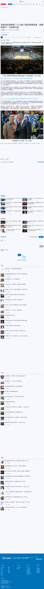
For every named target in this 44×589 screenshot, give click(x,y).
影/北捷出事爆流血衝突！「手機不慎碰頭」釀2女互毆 (2, 398)
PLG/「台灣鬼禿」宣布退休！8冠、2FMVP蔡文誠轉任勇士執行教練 (3, 199)
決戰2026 (10, 4)
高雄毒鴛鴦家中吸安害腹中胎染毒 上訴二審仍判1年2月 (2, 423)
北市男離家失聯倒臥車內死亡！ (2, 316)
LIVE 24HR (4, 4)
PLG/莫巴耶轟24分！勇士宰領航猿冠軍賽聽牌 (3, 212)
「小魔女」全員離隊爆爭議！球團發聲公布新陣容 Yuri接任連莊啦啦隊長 (2, 493)
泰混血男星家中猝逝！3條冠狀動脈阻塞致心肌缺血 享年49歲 (2, 498)
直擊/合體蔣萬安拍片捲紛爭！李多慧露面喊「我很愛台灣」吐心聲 (2, 462)
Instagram (38, 559)
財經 (9, 572)
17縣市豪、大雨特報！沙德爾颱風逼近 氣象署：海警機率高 (2, 306)
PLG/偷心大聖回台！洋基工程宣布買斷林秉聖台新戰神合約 (3, 203)
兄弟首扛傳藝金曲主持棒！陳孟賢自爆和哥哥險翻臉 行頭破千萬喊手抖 (2, 477)
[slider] (15, 37)
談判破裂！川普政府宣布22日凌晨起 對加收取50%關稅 (2, 332)
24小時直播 (19, 567)
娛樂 (25, 4)
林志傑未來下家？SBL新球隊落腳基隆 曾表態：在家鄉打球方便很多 (24, 230)
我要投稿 (38, 572)
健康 (9, 571)
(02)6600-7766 (5, 583)
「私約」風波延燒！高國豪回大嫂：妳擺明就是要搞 (3, 222)
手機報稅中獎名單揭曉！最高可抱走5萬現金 (2, 327)
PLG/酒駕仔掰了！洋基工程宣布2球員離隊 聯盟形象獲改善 (24, 199)
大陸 (36, 4)
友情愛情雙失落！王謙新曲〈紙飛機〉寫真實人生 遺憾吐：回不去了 (2, 488)
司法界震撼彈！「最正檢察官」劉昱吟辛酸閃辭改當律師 (2, 377)
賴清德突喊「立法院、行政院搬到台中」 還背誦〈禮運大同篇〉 (2, 337)
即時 (14, 4)
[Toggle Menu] (42, 4)
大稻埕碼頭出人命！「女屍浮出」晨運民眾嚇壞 (2, 311)
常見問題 (38, 568)
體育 (28, 4)
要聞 (19, 4)
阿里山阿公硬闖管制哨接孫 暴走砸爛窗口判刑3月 (2, 413)
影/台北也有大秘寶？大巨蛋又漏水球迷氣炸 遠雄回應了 (24, 226)
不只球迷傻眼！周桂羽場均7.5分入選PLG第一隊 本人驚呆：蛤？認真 (3, 230)
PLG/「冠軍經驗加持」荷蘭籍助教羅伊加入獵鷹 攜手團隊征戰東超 (24, 203)
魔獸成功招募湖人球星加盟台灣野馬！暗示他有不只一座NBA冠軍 (3, 226)
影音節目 (18, 568)
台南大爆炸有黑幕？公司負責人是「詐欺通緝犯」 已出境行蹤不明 (2, 408)
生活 (31, 4)
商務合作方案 (29, 573)
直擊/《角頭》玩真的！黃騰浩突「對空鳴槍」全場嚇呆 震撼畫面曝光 (2, 472)
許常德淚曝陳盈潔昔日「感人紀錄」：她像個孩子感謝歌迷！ (2, 467)
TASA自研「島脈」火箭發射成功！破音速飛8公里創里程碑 (2, 285)
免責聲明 (28, 572)
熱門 (17, 4)
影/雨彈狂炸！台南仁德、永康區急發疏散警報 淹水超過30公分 (2, 290)
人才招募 (28, 568)
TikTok (41, 559)
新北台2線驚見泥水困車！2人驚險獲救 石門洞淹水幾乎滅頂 (2, 418)
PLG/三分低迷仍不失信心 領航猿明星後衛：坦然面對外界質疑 (24, 212)
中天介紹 (28, 567)
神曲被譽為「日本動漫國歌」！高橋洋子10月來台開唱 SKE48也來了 (2, 503)
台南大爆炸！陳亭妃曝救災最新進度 (2, 392)
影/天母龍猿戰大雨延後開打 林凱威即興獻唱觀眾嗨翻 (24, 222)
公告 (37, 567)
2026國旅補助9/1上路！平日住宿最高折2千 (2, 280)
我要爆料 (38, 571)
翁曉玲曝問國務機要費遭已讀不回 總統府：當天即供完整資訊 (2, 275)
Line (39, 559)
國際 (34, 4)
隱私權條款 (28, 571)
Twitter (35, 559)
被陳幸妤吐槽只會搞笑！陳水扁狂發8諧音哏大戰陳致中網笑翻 (2, 321)
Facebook (36, 559)
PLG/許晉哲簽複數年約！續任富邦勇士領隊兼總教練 (3, 208)
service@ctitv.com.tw (8, 587)
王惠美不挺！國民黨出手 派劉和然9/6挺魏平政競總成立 (2, 296)
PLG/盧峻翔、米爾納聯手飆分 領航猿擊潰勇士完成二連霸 (24, 208)
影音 (39, 4)
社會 (22, 4)
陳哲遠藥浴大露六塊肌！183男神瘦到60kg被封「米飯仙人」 (2, 482)
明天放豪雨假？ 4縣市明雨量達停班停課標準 (2, 270)
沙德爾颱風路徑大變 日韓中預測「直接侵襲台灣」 (2, 301)
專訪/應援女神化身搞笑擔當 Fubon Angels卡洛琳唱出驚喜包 (2, 508)
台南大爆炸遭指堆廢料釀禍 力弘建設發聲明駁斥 (2, 387)
